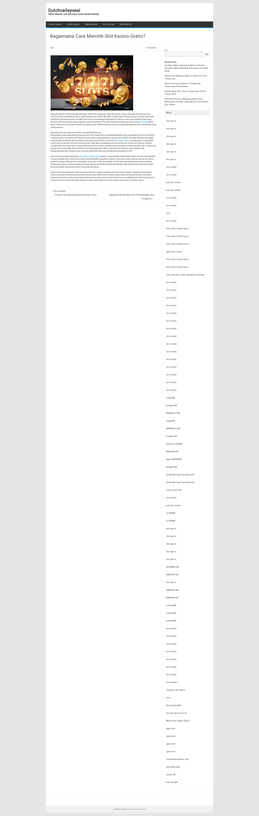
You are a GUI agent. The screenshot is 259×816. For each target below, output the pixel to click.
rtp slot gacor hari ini (176, 713)
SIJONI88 (170, 513)
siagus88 (170, 398)
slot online (143, 122)
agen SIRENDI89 (174, 459)
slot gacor (171, 121)
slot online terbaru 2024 (90, 156)
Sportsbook (126, 24)
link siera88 (171, 782)
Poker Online (73, 24)
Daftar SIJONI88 (174, 444)
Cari (166, 50)
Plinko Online (55, 24)
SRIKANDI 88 (172, 567)
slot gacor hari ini (123, 140)
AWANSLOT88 (173, 413)
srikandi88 (171, 605)
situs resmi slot (174, 490)
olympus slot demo (175, 690)
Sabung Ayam (91, 24)
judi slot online (173, 182)
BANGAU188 (172, 451)
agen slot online (174, 251)
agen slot (170, 728)
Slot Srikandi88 (173, 705)
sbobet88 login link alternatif (180, 474)
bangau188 (171, 405)
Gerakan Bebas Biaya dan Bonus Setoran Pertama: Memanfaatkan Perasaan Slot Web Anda (186, 68)
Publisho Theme (120, 809)
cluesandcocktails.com (177, 759)
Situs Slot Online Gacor (177, 228)
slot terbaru (172, 682)
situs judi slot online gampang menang (185, 274)
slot (168, 213)
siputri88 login (173, 767)
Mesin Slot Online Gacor (178, 721)
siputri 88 (170, 774)
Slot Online (108, 24)
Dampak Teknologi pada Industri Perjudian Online (75, 195)
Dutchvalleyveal (64, 10)
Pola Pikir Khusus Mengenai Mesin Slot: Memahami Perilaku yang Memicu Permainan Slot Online (186, 102)
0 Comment (151, 48)
